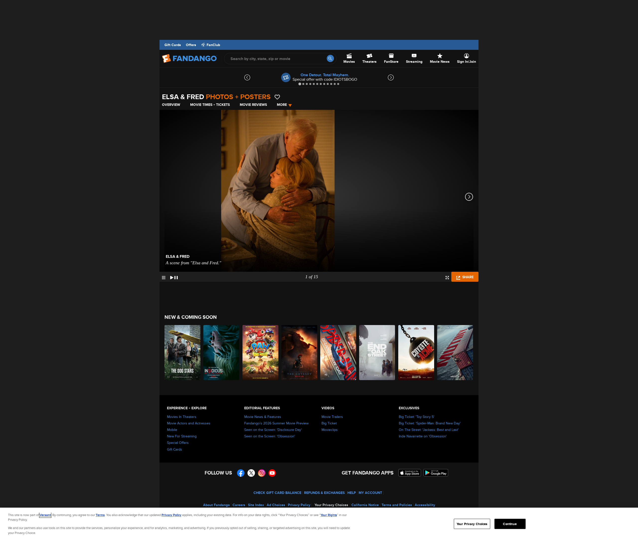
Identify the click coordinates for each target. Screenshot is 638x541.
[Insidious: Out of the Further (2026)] (221, 352)
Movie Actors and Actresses (188, 423)
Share (467, 276)
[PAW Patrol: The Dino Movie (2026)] (260, 352)
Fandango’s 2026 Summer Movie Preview (276, 423)
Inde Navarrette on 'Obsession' (423, 436)
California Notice (365, 504)
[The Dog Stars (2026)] (182, 352)
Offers (191, 45)
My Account (370, 492)
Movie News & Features (262, 416)
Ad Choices (276, 504)
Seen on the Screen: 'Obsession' (269, 436)
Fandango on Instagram (261, 473)
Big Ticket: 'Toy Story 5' (416, 416)
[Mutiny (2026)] (455, 352)
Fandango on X (251, 473)
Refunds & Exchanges (324, 492)
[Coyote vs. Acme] (416, 352)
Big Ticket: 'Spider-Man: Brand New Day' (430, 423)
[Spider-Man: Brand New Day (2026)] (338, 352)
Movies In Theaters (181, 416)
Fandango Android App (435, 472)
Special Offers (178, 442)
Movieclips (329, 429)
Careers (239, 504)
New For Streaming (182, 436)
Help (351, 492)
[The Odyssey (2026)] (299, 352)
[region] (319, 524)
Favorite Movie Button (277, 97)
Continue (510, 524)
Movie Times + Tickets (210, 104)
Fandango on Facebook (240, 473)
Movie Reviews (253, 104)
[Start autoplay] (174, 277)
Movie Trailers (332, 416)
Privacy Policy (299, 504)
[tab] (299, 83)
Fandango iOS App (410, 472)
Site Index (256, 504)
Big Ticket (329, 423)
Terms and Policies (397, 504)
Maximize (447, 277)
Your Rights (328, 515)
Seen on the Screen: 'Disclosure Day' (273, 429)
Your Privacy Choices (331, 505)
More (282, 104)
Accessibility (425, 504)
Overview (171, 104)
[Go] (330, 58)
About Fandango (216, 504)
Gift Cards (172, 45)
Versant (45, 515)
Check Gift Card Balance (277, 492)
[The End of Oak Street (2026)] (377, 352)
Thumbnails (163, 277)
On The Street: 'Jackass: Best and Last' (429, 429)
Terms (100, 515)
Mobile (172, 429)
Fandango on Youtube (272, 473)
